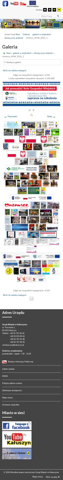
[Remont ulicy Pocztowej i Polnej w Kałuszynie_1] (8, 132)
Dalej (49, 116)
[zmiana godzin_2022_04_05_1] (8, 227)
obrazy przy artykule (13, 38)
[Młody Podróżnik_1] (51, 146)
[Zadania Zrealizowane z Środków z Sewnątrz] (33, 3)
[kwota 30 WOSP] (11, 234)
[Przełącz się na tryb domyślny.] (45, 10)
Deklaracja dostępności (12, 390)
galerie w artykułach (42, 34)
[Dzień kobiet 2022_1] (26, 278)
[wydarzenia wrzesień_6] (34, 176)
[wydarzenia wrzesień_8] (54, 176)
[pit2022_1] (41, 241)
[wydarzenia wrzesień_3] (8, 176)
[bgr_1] (9, 271)
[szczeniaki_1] (35, 205)
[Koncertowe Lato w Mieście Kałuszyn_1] (40, 132)
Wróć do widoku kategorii (14, 70)
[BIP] (23, 3)
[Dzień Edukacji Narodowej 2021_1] (34, 190)
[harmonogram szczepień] (53, 263)
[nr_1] (21, 271)
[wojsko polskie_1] (24, 263)
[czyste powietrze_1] (12, 124)
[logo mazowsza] (17, 205)
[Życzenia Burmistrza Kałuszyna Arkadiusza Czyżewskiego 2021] (46, 219)
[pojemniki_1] (33, 234)
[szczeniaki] (43, 205)
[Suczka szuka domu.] (23, 219)
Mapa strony (7, 398)
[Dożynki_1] (56, 139)
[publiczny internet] (11, 263)
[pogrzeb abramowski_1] (9, 241)
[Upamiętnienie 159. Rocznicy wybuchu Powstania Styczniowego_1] (52, 227)
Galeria (26, 34)
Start (18, 34)
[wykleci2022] (44, 263)
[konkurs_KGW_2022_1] (31, 105)
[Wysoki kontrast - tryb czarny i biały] (49, 10)
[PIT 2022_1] (27, 241)
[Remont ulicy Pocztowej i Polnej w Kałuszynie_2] (18, 132)
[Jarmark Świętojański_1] (44, 124)
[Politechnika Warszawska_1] (22, 168)
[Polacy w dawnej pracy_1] (21, 161)
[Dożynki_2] (5, 146)
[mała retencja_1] (7, 212)
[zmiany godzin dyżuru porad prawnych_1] (31, 154)
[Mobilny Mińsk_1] (32, 132)
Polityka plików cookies (12, 383)
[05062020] (31, 256)
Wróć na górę (51, 477)
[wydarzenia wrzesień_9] (10, 183)
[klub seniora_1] (16, 154)
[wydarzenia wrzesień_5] (25, 176)
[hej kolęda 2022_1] (55, 219)
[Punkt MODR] (41, 278)
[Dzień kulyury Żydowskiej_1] (46, 212)
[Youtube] (14, 3)
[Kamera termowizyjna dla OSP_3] (38, 146)
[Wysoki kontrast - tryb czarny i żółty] (54, 10)
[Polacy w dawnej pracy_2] (35, 161)
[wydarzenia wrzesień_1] (42, 168)
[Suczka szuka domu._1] (15, 219)
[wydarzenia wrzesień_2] (52, 168)
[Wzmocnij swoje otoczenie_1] (53, 124)
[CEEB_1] (55, 132)
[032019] (31, 249)
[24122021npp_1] (7, 219)
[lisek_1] (34, 212)
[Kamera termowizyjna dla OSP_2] (27, 146)
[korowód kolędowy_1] (53, 205)
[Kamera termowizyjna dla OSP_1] (15, 146)
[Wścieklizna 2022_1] (40, 227)
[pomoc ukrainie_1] (35, 271)
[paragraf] (54, 271)
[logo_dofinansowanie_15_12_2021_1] (21, 234)
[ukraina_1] (46, 271)
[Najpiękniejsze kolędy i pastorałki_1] (32, 227)
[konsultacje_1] (14, 212)
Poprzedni (12, 116)
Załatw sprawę (8, 369)
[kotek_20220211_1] (17, 241)
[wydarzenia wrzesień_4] (16, 176)
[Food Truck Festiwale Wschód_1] (43, 190)
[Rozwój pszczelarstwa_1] (50, 139)
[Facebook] (5, 3)
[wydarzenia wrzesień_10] (18, 183)
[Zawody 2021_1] (28, 124)
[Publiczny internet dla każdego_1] (54, 241)
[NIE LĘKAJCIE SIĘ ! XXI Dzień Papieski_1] (45, 161)
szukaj (59, 16)
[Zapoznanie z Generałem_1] (38, 124)
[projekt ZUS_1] (42, 154)
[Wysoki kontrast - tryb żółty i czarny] (59, 10)
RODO (5, 376)
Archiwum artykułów (10, 405)
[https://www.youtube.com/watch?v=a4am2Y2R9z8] (33, 219)
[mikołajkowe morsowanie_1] (55, 212)
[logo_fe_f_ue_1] (31, 198)
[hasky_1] (36, 263)
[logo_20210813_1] (14, 139)
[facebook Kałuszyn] (17, 426)
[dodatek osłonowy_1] (20, 227)
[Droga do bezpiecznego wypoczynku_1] (47, 132)
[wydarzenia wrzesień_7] (43, 176)
